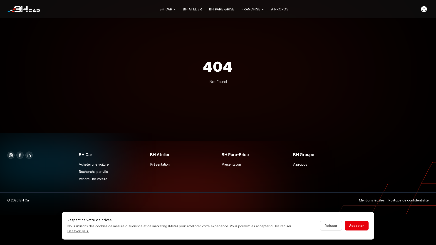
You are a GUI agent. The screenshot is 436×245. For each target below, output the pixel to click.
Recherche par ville (93, 171)
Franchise (251, 9)
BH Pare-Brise (221, 9)
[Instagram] (10, 155)
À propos (280, 9)
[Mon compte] (424, 9)
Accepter (356, 226)
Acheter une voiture (94, 164)
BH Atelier (192, 9)
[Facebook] (20, 155)
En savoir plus (78, 231)
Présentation (159, 164)
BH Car (166, 9)
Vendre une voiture (93, 179)
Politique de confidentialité (408, 200)
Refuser (331, 226)
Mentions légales (372, 200)
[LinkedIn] (29, 155)
